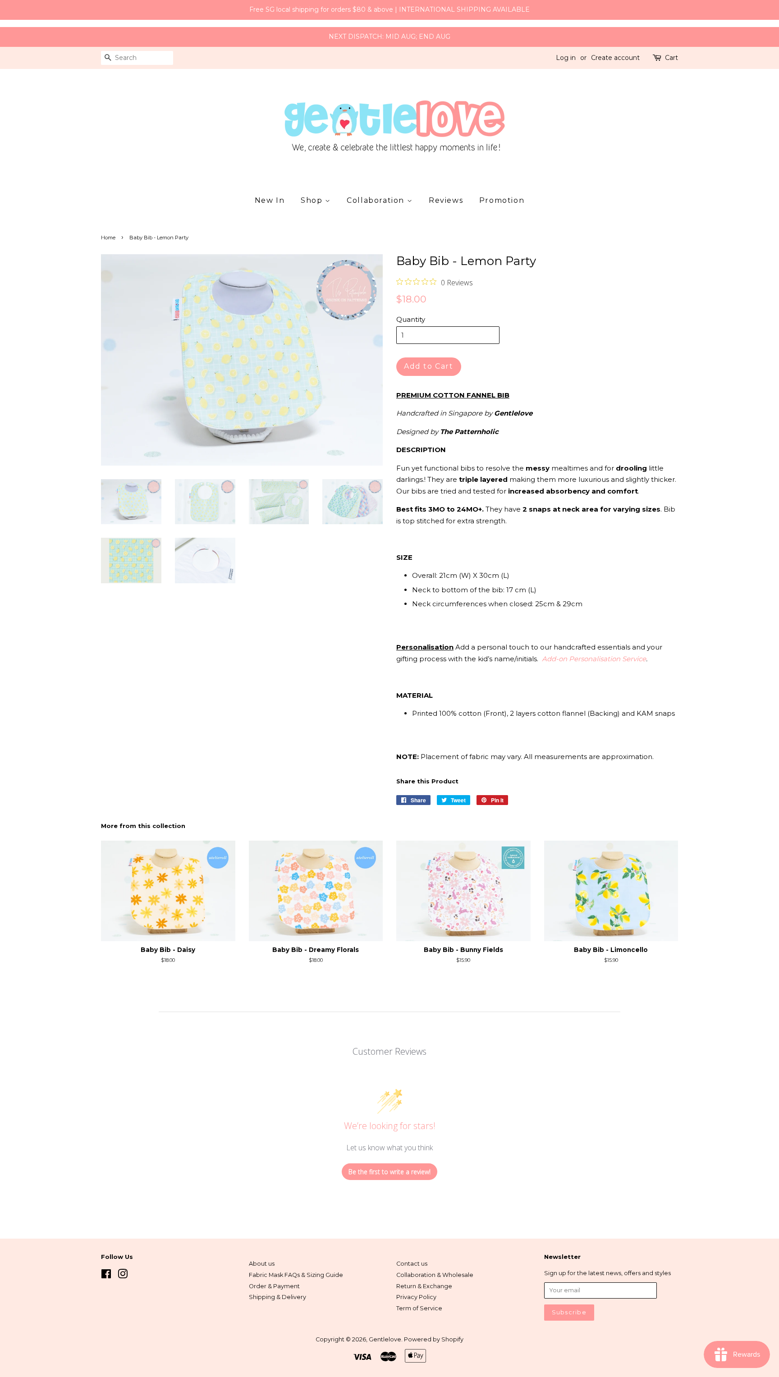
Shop (313, 200)
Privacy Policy (416, 1297)
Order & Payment (274, 1286)
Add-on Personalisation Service (594, 658)
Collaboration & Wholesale (434, 1275)
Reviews (446, 200)
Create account (615, 58)
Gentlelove (385, 1339)
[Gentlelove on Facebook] (106, 1275)
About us (262, 1263)
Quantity (410, 319)
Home (108, 237)
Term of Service (419, 1308)
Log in (566, 58)
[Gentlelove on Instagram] (123, 1275)
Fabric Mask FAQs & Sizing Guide (296, 1275)
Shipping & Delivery (277, 1297)
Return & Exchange (424, 1286)
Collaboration (377, 200)
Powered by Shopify (433, 1339)
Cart (671, 58)
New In (270, 200)
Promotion (501, 200)
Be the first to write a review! (389, 1171)
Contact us (411, 1263)
